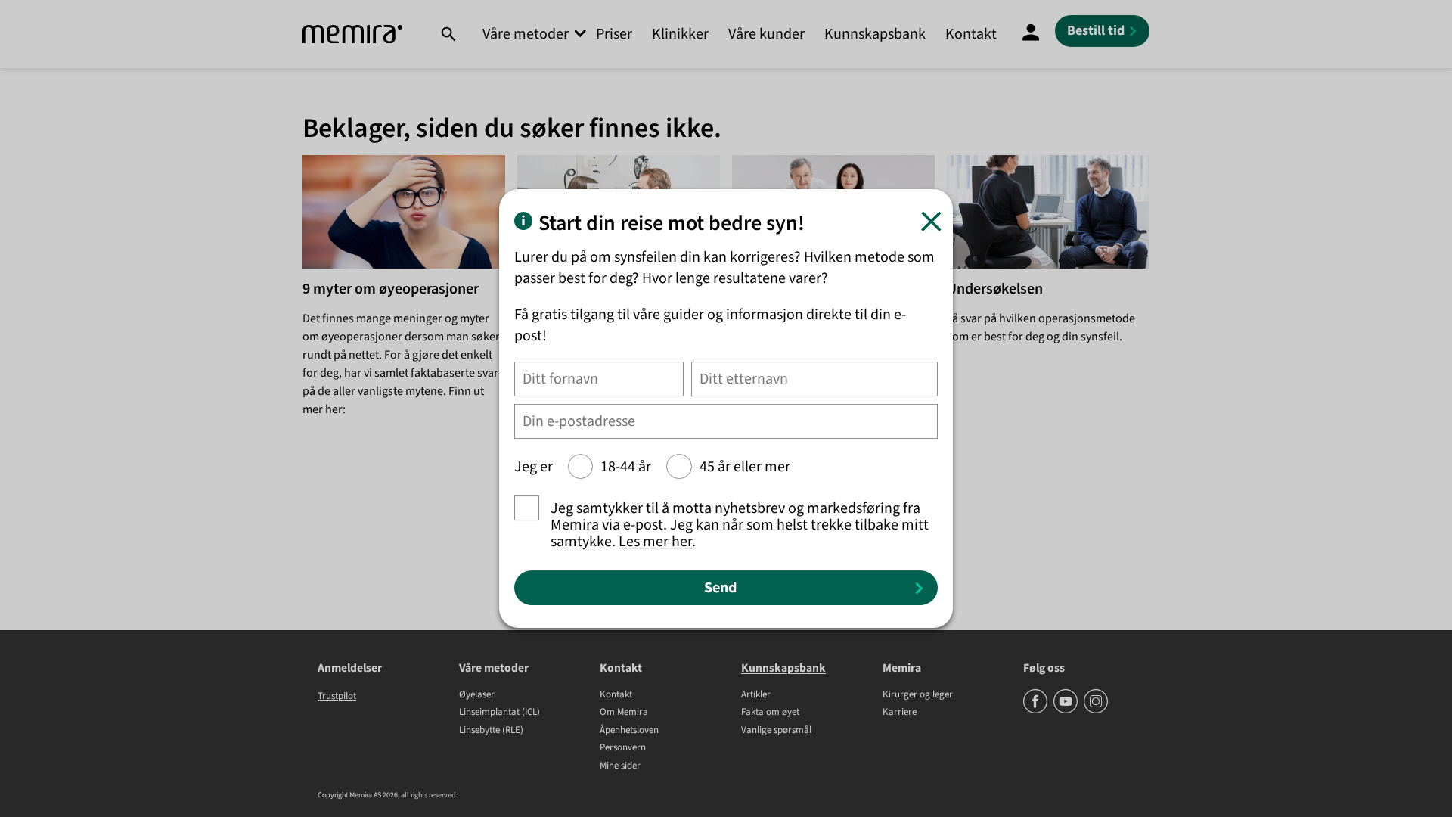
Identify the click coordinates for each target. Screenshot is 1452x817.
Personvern (623, 748)
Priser (614, 34)
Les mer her (655, 541)
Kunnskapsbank (875, 34)
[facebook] (1036, 710)
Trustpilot (337, 696)
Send (720, 587)
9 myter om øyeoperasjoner (390, 289)
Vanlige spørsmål (776, 731)
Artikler (756, 695)
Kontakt (971, 34)
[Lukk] (931, 221)
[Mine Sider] (1030, 34)
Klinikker (680, 34)
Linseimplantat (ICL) (499, 713)
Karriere (900, 713)
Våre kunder (766, 34)
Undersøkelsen (995, 289)
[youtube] (1066, 710)
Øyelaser (477, 695)
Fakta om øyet (770, 713)
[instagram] (1096, 710)
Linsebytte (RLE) (491, 731)
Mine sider (620, 766)
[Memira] (352, 34)
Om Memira (624, 713)
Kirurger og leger (918, 695)
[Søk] (448, 34)
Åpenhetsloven (629, 731)
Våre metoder (525, 34)
